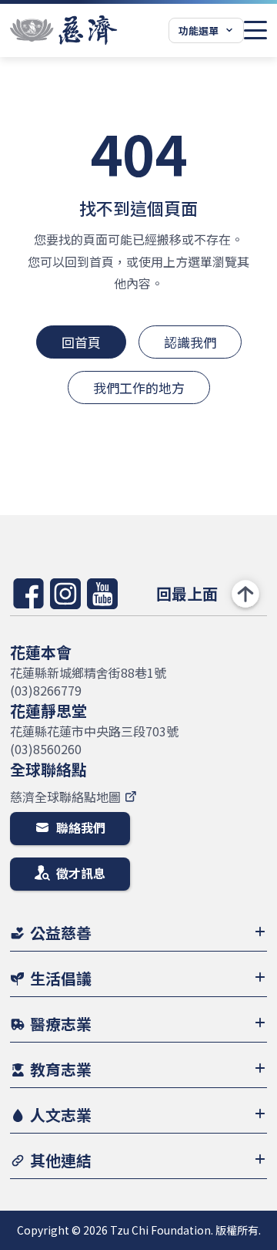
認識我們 (190, 342)
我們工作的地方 (139, 387)
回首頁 (81, 342)
